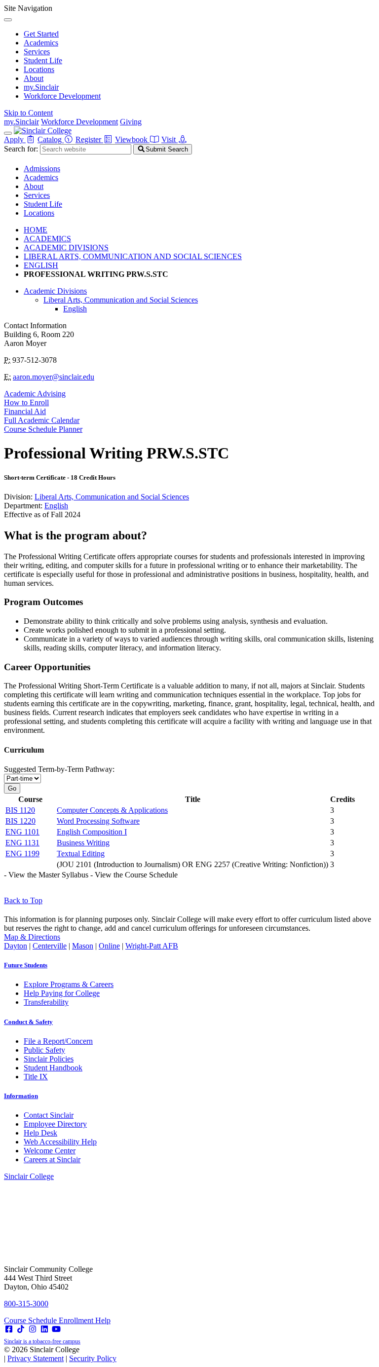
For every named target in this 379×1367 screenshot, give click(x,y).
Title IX (36, 1076)
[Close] (8, 19)
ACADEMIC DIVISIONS (66, 247)
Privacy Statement (35, 1358)
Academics (41, 42)
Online (109, 946)
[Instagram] (33, 1329)
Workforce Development (62, 96)
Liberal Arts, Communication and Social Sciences (120, 300)
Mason (82, 946)
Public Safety (44, 1050)
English (75, 308)
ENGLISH (41, 265)
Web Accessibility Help (60, 1142)
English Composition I (92, 832)
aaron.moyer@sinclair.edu (53, 377)
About (33, 78)
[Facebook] (9, 1329)
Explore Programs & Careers (69, 984)
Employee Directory (55, 1124)
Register (89, 139)
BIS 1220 (20, 821)
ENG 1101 (22, 832)
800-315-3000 (26, 1303)
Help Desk (40, 1133)
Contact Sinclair (49, 1115)
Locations (39, 69)
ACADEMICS (47, 238)
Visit (169, 139)
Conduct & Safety (28, 1021)
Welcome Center (50, 1150)
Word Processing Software (98, 821)
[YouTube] (56, 1329)
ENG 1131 (22, 842)
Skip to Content (28, 113)
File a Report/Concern (58, 1041)
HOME (35, 230)
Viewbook (132, 139)
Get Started (41, 34)
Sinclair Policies (49, 1059)
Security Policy (92, 1358)
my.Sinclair (41, 87)
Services (37, 51)
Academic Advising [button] (35, 393)
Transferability (46, 1002)
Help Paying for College (62, 993)
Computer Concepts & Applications (112, 810)
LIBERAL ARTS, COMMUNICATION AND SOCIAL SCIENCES (133, 256)
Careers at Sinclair (52, 1159)
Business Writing (83, 842)
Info (21, 1096)
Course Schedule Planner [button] (43, 429)
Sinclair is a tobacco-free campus (42, 1341)
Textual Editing (81, 853)
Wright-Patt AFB (151, 946)
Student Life (43, 60)
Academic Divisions (55, 291)
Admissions (42, 168)
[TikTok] (21, 1329)
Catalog (51, 139)
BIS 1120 (20, 810)
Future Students (25, 965)
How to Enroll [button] (26, 402)
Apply (15, 139)
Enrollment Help (85, 1320)
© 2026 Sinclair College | (60, 1354)
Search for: (21, 149)
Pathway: (59, 769)
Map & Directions (32, 937)
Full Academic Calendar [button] (41, 420)
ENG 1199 (22, 853)
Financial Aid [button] (25, 411)
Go (12, 788)
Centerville (50, 946)
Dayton (15, 946)
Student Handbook (53, 1067)
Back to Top (23, 900)
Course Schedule (31, 1320)
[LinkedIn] (44, 1329)
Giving (131, 121)
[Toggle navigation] (8, 133)
